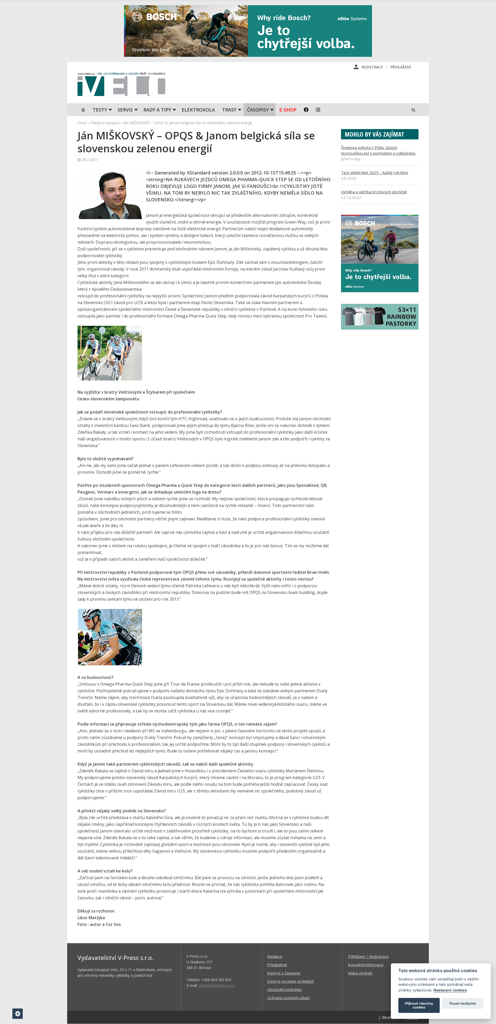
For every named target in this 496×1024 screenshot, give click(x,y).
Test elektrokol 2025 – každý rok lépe (374, 172)
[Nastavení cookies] (17, 1014)
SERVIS (125, 110)
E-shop (288, 110)
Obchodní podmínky (284, 989)
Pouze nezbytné (463, 1003)
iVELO (121, 85)
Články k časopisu (105, 122)
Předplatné (277, 964)
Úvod (82, 122)
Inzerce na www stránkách (290, 981)
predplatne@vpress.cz (217, 985)
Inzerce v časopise (283, 972)
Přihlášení (400, 67)
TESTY (100, 110)
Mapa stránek (360, 972)
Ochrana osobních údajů (288, 997)
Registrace (372, 67)
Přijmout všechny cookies (419, 1005)
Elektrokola (198, 110)
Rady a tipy (157, 110)
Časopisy (258, 110)
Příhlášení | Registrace (368, 956)
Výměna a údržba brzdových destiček (374, 191)
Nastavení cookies (450, 990)
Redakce (274, 956)
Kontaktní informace (365, 964)
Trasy (229, 110)
